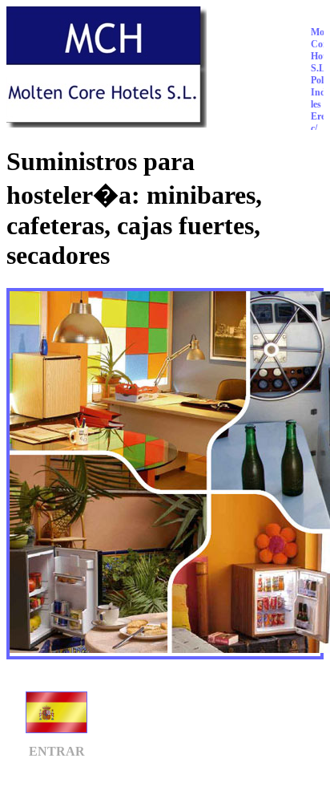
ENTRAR (57, 751)
